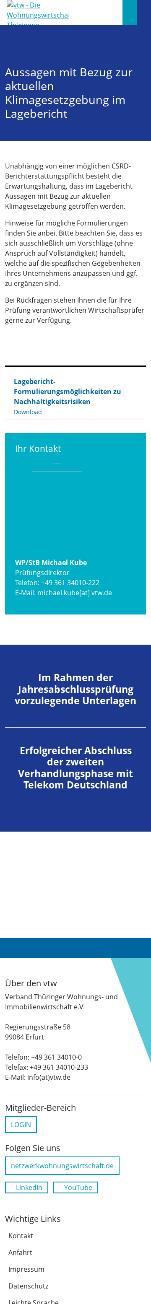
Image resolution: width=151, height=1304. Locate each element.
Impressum (26, 1269)
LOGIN (21, 1124)
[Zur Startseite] (38, 11)
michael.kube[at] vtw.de (74, 592)
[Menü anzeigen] (144, 12)
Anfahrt (20, 1252)
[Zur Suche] (129, 12)
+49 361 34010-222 (70, 582)
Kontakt (20, 1235)
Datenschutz (28, 1286)
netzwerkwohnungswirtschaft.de (62, 1165)
